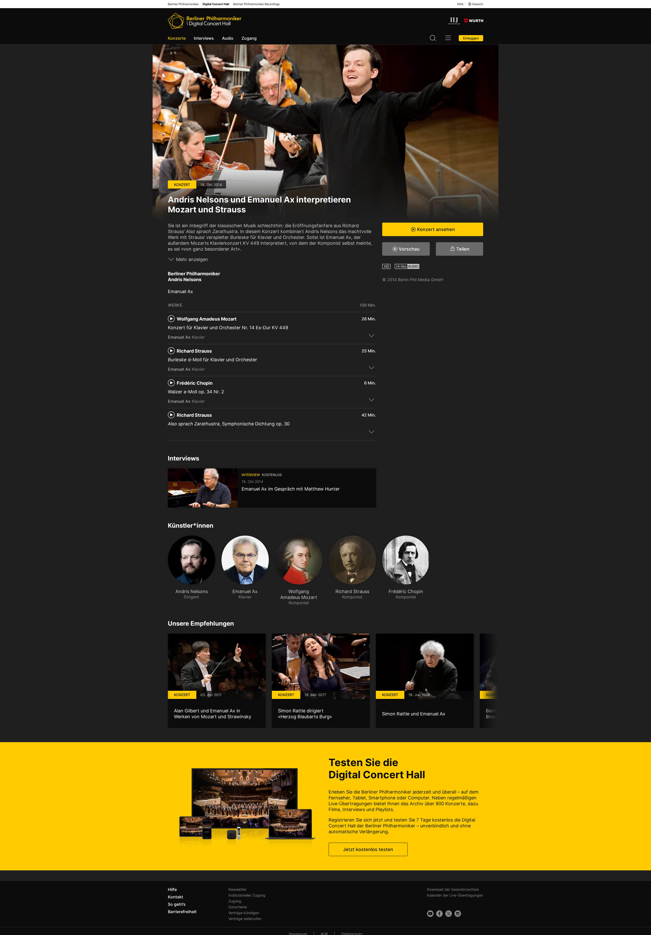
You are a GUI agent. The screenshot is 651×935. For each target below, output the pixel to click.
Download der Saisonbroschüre (453, 889)
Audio (227, 38)
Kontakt (175, 896)
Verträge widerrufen (244, 918)
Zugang (249, 38)
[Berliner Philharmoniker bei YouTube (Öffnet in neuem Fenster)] (430, 913)
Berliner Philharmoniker (183, 4)
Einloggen (471, 38)
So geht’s (177, 904)
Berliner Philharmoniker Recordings (256, 4)
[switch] (371, 335)
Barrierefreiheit (182, 911)
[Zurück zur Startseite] (204, 21)
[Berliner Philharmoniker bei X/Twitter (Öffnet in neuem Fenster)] (448, 913)
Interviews (204, 38)
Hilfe (460, 4)
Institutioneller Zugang (246, 895)
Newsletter (237, 889)
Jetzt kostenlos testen (368, 849)
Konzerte (177, 38)
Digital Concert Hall (216, 4)
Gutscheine (237, 907)
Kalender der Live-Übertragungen (455, 895)
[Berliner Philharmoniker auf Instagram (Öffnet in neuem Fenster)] (457, 913)
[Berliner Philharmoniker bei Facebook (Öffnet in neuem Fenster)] (439, 913)
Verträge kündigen (243, 913)
